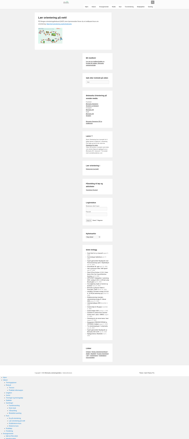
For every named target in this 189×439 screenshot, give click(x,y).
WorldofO (93, 353)
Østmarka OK (90, 110)
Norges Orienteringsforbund (99, 351)
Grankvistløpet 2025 (93, 310)
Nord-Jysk (12, 408)
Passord (88, 211)
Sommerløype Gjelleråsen (94, 257)
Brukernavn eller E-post (92, 206)
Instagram (144, 369)
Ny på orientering (15, 418)
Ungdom (9, 393)
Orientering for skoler (92, 145)
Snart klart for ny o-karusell (95, 253)
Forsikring (9, 431)
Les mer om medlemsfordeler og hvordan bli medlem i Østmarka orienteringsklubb (95, 63)
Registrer (100, 220)
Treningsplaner (11, 382)
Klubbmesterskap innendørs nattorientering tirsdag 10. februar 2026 (96, 299)
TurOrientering (94, 355)
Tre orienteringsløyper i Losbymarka (97, 326)
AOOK (88, 353)
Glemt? (95, 220)
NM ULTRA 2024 (12, 436)
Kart (120, 6)
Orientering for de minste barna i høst (97, 318)
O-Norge (88, 351)
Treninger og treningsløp (14, 398)
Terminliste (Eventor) (92, 190)
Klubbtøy (9, 428)
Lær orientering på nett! (52, 17)
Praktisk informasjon (16, 390)
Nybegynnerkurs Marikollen (95, 333)
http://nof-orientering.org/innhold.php (59, 24)
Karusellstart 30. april (93, 266)
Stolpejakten (141, 6)
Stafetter (9, 400)
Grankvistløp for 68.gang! (94, 307)
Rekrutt (8, 385)
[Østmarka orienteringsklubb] (66, 2)
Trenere (11, 388)
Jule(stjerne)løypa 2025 (94, 303)
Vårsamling (13, 410)
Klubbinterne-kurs (15, 423)
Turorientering (129, 6)
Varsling (150, 6)
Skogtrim (88, 115)
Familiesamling (14, 405)
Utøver (94, 6)
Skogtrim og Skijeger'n (92, 106)
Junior (8, 395)
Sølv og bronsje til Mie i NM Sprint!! (97, 268)
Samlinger (9, 403)
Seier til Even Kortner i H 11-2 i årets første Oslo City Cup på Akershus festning (97, 274)
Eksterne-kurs (14, 426)
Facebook (131, 369)
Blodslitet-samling (15, 413)
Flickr (139, 369)
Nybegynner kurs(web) (92, 169)
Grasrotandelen (90, 357)
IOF (88, 355)
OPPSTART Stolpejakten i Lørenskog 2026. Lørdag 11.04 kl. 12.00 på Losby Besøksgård (98, 280)
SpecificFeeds (152, 369)
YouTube (135, 369)
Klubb (114, 6)
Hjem (86, 6)
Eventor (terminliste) (103, 353)
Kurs (7, 416)
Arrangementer (104, 6)
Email (148, 369)
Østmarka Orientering (92, 104)
